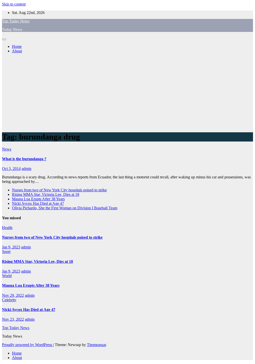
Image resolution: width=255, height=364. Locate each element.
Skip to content (14, 4)
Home (17, 46)
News (6, 149)
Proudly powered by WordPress (27, 345)
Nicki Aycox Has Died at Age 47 (38, 203)
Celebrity (9, 300)
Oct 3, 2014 (11, 168)
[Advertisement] (127, 92)
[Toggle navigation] (4, 39)
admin (26, 168)
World (7, 276)
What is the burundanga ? (24, 159)
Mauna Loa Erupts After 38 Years (38, 199)
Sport (6, 251)
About (17, 51)
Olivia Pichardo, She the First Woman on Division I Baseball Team (64, 208)
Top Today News (15, 21)
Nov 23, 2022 (13, 319)
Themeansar (96, 345)
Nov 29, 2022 (13, 295)
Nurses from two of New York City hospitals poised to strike (59, 190)
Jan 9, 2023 (11, 247)
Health (7, 227)
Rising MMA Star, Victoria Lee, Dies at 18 (45, 194)
